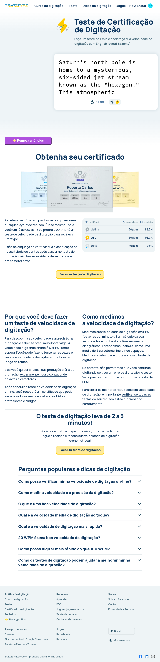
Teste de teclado (66, 614)
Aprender (61, 599)
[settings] (115, 102)
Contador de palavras (69, 619)
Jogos (121, 6)
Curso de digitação (48, 6)
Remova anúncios (30, 140)
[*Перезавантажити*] (92, 102)
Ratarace (61, 639)
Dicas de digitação (97, 6)
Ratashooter (63, 634)
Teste (73, 6)
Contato (113, 604)
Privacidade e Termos (121, 609)
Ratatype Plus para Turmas (20, 644)
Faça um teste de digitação (80, 274)
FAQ (58, 604)
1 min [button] (104, 39)
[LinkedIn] (146, 656)
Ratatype (11, 239)
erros (26, 261)
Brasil (117, 631)
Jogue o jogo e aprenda (70, 609)
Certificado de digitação (19, 609)
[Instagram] (153, 656)
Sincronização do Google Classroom (26, 639)
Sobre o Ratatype (118, 599)
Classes (9, 634)
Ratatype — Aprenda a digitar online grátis (38, 656)
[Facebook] (140, 656)
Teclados (10, 614)
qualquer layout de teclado (24, 225)
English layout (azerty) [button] (113, 43)
